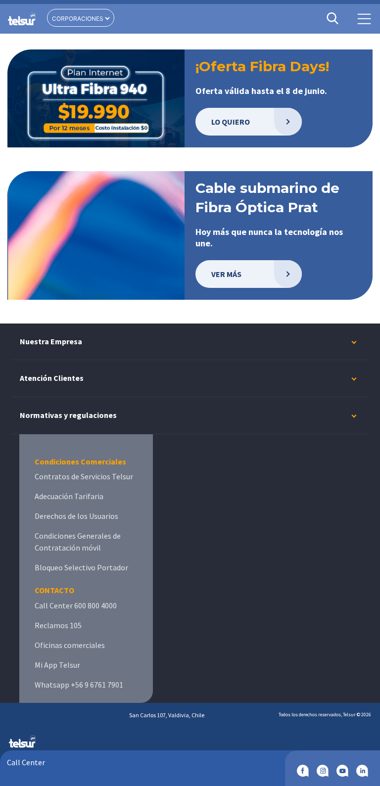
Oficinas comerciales (70, 645)
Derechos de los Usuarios (76, 516)
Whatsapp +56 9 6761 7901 (79, 685)
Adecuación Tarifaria (69, 496)
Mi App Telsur (57, 665)
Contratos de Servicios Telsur (84, 476)
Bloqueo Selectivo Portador (81, 567)
